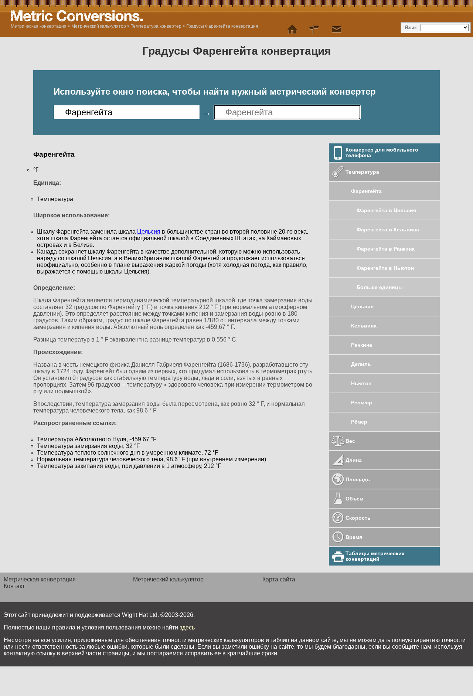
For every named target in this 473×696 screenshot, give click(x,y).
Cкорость (358, 518)
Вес (350, 441)
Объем (354, 499)
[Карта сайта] (314, 29)
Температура (362, 172)
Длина (354, 460)
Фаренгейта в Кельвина (388, 229)
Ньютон (361, 383)
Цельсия (362, 306)
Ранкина (361, 345)
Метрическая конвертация (39, 26)
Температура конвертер (157, 26)
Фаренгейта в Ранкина (386, 249)
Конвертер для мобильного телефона (382, 152)
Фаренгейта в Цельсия (386, 210)
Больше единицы (380, 287)
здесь (187, 627)
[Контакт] (336, 29)
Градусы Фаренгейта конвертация (222, 26)
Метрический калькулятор (98, 26)
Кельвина (364, 326)
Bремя (354, 537)
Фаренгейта (366, 191)
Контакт (14, 586)
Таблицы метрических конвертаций (375, 556)
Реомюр (361, 402)
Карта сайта (278, 579)
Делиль (361, 364)
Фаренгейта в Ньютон (385, 268)
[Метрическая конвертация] (292, 29)
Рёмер (359, 422)
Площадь (358, 479)
